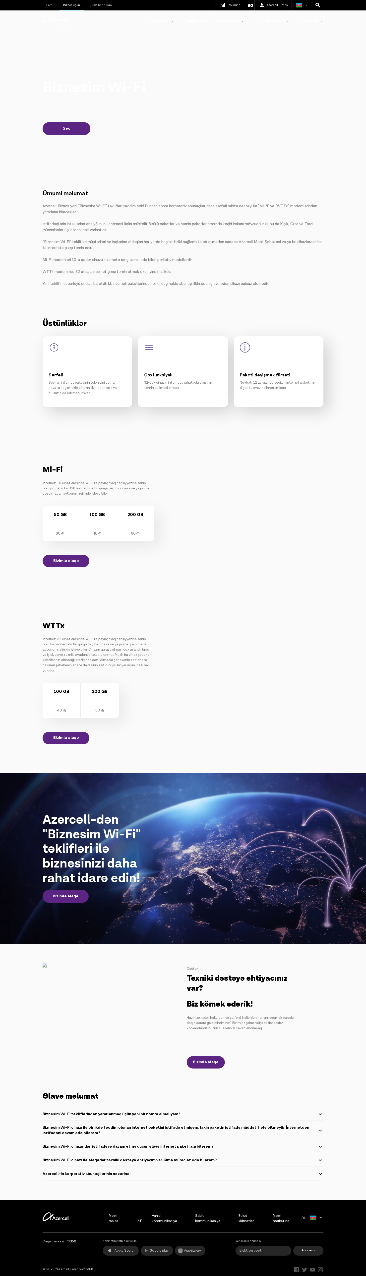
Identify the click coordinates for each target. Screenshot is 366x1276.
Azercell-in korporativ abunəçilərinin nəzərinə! (86, 1173)
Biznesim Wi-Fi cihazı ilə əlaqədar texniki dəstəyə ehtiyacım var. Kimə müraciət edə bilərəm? (130, 1160)
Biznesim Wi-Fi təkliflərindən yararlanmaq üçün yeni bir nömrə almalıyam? (112, 1114)
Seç (66, 128)
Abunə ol (308, 1250)
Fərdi (49, 5)
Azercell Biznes (277, 5)
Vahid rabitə (196, 21)
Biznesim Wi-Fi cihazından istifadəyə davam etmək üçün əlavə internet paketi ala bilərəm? (128, 1146)
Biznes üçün (71, 5)
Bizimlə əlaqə (66, 560)
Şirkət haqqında (101, 5)
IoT (139, 1221)
